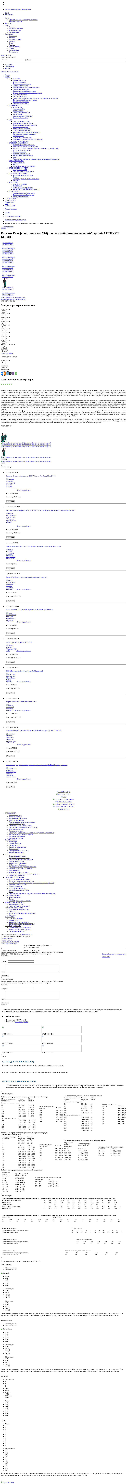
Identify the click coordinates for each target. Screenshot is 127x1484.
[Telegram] (7, 373)
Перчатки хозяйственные (21, 154)
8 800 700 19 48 (27, 934)
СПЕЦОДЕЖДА (10, 198)
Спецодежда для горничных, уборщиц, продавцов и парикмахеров (31, 833)
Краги (15, 157)
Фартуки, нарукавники (16, 838)
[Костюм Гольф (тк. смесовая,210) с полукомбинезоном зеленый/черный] (8, 250)
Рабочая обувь (9, 202)
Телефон (4, 961)
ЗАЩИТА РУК (10, 205)
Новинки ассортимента (17, 836)
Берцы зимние (13, 849)
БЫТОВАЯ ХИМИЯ (20, 184)
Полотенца (16, 180)
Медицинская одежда (16, 829)
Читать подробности (24, 490)
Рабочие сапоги (14, 845)
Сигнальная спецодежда (17, 824)
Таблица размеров (7, 353)
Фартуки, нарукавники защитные (20, 868)
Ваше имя (4, 956)
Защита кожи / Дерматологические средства (23, 874)
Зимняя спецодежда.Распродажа (24, 193)
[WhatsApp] (16, 373)
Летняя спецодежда (15, 816)
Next (3, 463)
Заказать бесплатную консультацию (114, 954)
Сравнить (4, 368)
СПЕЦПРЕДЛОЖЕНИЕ (13, 926)
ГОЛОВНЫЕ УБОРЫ (16, 161)
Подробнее (10, 501)
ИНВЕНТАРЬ (17, 186)
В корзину (5, 366)
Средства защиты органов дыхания (21, 859)
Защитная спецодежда (16, 820)
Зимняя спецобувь (15, 843)
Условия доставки (7, 938)
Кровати (15, 177)
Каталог (3, 228)
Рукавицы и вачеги (19, 152)
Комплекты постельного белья (23, 175)
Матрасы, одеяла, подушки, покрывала (26, 179)
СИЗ (6, 204)
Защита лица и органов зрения (19, 858)
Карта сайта (106, 957)
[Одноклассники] (5, 373)
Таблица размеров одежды (10, 942)
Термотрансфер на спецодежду (23, 171)
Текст (3, 972)
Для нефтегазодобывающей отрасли (21, 834)
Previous (4, 459)
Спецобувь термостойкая (17, 847)
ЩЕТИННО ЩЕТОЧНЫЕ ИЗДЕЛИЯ (25, 189)
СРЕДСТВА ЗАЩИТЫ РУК (14, 877)
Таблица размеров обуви (9, 943)
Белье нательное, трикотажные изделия (22, 822)
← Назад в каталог (7, 227)
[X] (10, 373)
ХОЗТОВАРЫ (13, 182)
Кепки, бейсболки (19, 162)
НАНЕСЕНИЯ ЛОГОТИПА (18, 168)
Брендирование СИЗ (20, 170)
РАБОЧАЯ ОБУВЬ (11, 840)
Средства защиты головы (17, 856)
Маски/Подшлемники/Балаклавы (24, 166)
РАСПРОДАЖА (14, 191)
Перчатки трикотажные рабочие (20, 879)
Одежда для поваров (16, 831)
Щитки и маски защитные (17, 863)
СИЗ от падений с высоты (17, 865)
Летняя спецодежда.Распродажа (23, 195)
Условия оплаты (6, 940)
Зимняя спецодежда (15, 815)
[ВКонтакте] (2, 373)
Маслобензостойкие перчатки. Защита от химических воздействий (31, 883)
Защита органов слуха (16, 861)
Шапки (15, 164)
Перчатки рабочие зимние (17, 884)
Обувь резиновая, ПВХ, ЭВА (18, 850)
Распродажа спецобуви (20, 196)
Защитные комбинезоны (17, 876)
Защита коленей (14, 870)
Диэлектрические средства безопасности (22, 867)
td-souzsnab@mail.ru (21, 1022)
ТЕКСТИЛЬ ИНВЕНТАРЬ (18, 173)
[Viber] (13, 373)
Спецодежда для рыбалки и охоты (20, 825)
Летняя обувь (13, 842)
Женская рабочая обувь (16, 852)
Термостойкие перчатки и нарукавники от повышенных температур (36, 159)
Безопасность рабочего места (18, 872)
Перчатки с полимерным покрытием (21, 881)
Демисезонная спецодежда (18, 818)
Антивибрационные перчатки (23, 155)
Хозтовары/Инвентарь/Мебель (23, 188)
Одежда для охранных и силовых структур (23, 827)
